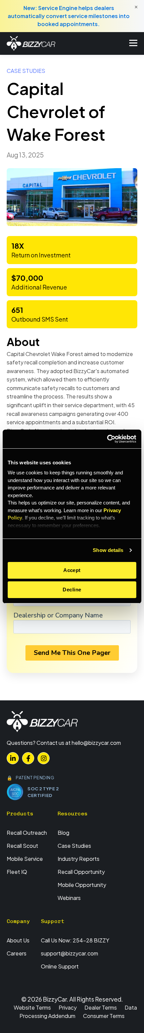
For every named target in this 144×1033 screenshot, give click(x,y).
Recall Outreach (27, 832)
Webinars (69, 898)
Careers (16, 953)
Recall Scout (22, 845)
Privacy (68, 1007)
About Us (18, 940)
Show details (108, 550)
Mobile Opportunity (82, 885)
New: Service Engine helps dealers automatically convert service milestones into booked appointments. (69, 15)
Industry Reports (78, 859)
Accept (72, 570)
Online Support (60, 966)
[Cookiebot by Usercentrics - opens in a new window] (107, 439)
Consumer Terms (104, 1015)
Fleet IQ (17, 872)
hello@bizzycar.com (96, 742)
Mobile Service (25, 859)
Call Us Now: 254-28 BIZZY (75, 940)
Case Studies (74, 845)
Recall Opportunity (81, 872)
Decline (72, 589)
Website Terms (32, 1007)
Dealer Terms (100, 1007)
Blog (63, 832)
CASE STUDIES (26, 70)
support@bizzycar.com (69, 953)
